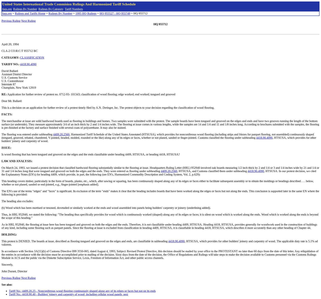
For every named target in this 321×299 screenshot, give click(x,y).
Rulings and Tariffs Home (30, 13)
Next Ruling (28, 20)
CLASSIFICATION (32, 57)
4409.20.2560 (61, 134)
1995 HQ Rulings (85, 13)
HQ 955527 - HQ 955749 (115, 13)
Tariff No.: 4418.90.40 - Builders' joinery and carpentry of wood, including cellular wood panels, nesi (68, 294)
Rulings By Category (50, 9)
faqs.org (7, 9)
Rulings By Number (25, 9)
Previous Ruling (10, 20)
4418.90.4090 (28, 64)
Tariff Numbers (74, 9)
